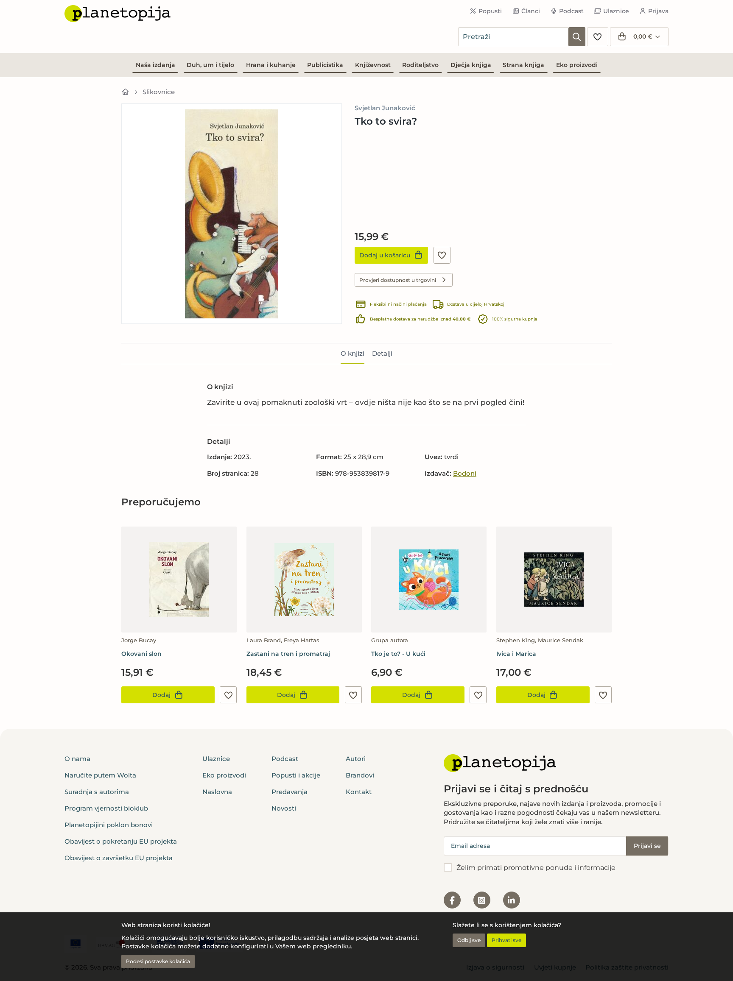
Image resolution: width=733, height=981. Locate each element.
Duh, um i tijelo (210, 65)
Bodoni (464, 473)
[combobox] (513, 36)
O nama (77, 759)
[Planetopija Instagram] (481, 900)
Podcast (571, 11)
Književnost (373, 65)
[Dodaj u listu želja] (442, 255)
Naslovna (217, 792)
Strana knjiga (523, 65)
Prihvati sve (506, 940)
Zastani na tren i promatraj (288, 654)
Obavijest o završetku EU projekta (118, 858)
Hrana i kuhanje (271, 65)
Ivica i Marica (516, 654)
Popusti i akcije (295, 775)
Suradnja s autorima (96, 792)
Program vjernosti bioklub (106, 808)
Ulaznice (616, 11)
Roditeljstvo (420, 65)
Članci (530, 11)
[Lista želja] (597, 36)
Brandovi (360, 775)
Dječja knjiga (470, 65)
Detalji (382, 353)
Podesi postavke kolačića (158, 961)
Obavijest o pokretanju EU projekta (120, 841)
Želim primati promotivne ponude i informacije (535, 868)
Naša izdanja (155, 65)
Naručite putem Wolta (100, 775)
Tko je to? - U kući (398, 654)
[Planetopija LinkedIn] (511, 900)
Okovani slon (141, 654)
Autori (356, 759)
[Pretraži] (576, 36)
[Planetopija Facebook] (452, 900)
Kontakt (359, 792)
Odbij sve (469, 940)
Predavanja (289, 792)
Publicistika (325, 65)
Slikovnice (159, 92)
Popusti (490, 11)
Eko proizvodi (577, 65)
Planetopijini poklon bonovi (108, 825)
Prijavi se (647, 846)
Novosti (283, 808)
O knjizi (352, 353)
